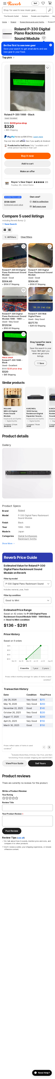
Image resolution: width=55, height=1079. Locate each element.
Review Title (8, 802)
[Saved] (43, 3)
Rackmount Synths (27, 539)
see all (20, 838)
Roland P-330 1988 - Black (19, 114)
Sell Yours (40, 763)
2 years (45, 668)
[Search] (49, 10)
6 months (24, 668)
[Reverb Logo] (14, 3)
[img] (39, 182)
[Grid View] (5, 230)
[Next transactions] (49, 747)
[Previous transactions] (44, 747)
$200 (42, 704)
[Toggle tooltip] (14, 57)
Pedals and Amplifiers (40, 16)
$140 (42, 708)
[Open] (48, 583)
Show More (7, 543)
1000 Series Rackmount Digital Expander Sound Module (34, 413)
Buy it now (27, 155)
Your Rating (7, 795)
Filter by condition (12, 595)
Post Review (11, 831)
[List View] (9, 230)
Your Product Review (12, 814)
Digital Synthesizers (27, 536)
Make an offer (27, 171)
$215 (42, 699)
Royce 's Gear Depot (21, 182)
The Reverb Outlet (11, 16)
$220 (42, 712)
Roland (21, 510)
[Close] (50, 45)
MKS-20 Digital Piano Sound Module (10, 413)
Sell (35, 3)
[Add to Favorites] (43, 38)
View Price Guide (14, 763)
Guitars (25, 16)
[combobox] (25, 584)
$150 (42, 721)
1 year (35, 668)
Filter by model (11, 578)
